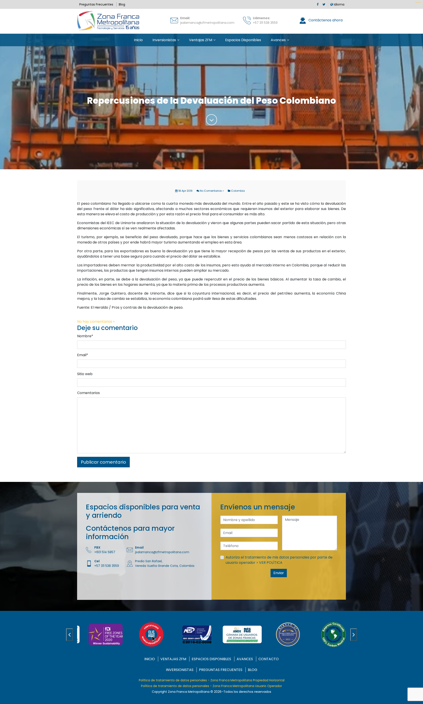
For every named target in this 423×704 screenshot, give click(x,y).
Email (82, 355)
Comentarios (88, 392)
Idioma (338, 4)
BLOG (252, 669)
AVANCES (245, 659)
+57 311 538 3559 (265, 22)
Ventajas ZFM (200, 39)
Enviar (278, 572)
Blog (122, 4)
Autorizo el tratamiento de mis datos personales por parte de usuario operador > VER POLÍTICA (279, 560)
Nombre (85, 336)
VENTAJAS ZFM (173, 659)
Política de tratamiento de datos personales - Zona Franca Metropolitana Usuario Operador (211, 686)
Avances (278, 39)
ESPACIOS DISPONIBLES (211, 659)
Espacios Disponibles (243, 39)
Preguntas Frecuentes (96, 4)
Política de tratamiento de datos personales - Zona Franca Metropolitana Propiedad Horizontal (211, 680)
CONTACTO (268, 659)
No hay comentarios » (96, 321)
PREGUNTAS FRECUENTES (220, 669)
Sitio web (85, 373)
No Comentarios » (211, 191)
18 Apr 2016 (185, 191)
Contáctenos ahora (325, 20)
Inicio (138, 39)
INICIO (149, 659)
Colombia (238, 191)
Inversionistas (164, 39)
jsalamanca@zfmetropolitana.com (207, 22)
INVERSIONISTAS (179, 669)
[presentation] (69, 634)
